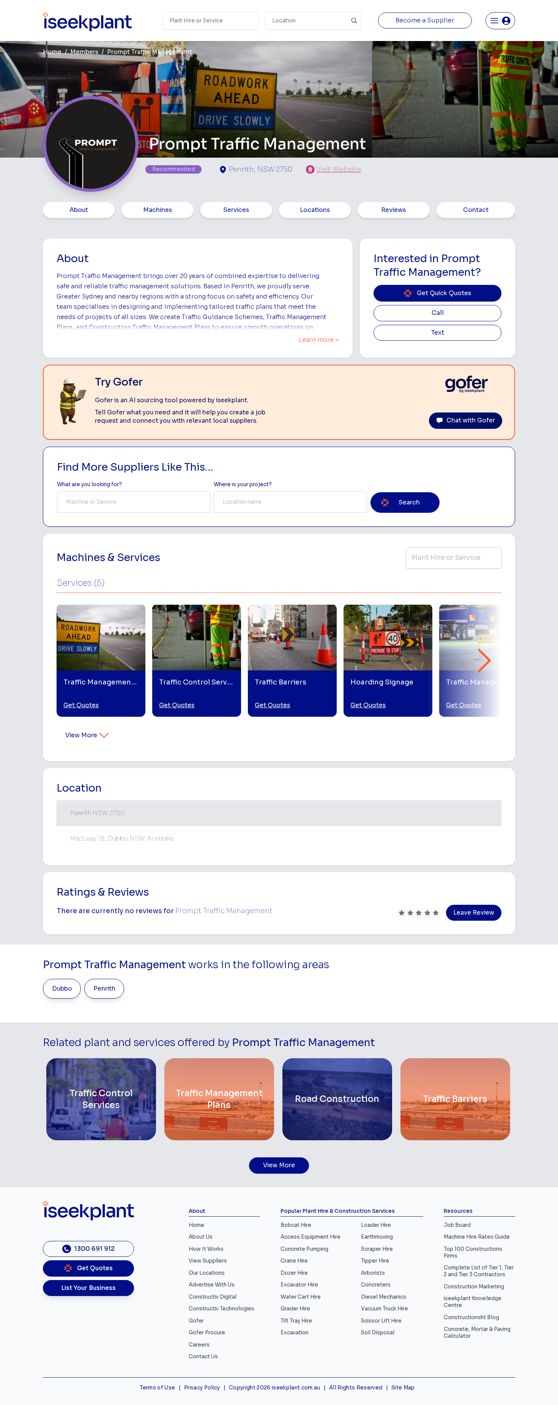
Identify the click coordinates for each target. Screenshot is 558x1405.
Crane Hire (294, 1261)
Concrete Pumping (304, 1249)
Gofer (196, 1321)
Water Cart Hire (301, 1297)
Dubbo (62, 989)
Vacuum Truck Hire (384, 1308)
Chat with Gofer (470, 420)
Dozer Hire (294, 1273)
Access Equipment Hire (310, 1237)
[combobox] (133, 502)
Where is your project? (243, 484)
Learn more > (319, 340)
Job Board (457, 1225)
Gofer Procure (207, 1332)
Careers (199, 1345)
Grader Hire (295, 1308)
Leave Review (473, 913)
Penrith (104, 989)
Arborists (373, 1273)
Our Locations (207, 1273)
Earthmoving (377, 1237)
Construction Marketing (474, 1286)
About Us (201, 1237)
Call (438, 313)
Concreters (376, 1285)
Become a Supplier (425, 20)
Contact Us (203, 1356)
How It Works (206, 1249)
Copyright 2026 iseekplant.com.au (274, 1387)
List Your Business (88, 1288)
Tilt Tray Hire (296, 1321)
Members (84, 52)
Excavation (295, 1332)
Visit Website (338, 169)
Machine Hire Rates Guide (477, 1237)
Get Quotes (81, 705)
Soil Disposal (377, 1332)
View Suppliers (208, 1261)
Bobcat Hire (296, 1225)
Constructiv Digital (212, 1297)
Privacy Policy (202, 1387)
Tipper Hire (375, 1261)
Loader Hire (376, 1225)
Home (52, 52)
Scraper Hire (377, 1249)
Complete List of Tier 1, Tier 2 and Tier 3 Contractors (479, 1271)
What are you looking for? (89, 484)
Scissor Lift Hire (381, 1321)
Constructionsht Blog (471, 1317)
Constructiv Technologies (221, 1308)
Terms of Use (157, 1387)
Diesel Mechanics (383, 1297)
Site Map (403, 1387)
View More (81, 735)
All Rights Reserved (355, 1387)
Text (437, 333)
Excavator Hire (299, 1285)
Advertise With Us (212, 1285)
